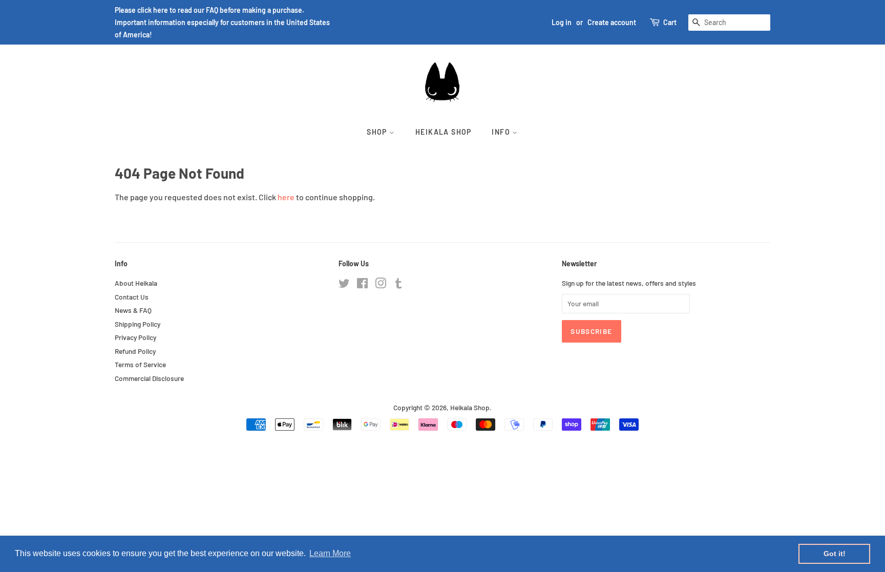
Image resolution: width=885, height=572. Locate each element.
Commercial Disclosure (149, 378)
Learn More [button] (330, 553)
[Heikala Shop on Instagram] (380, 285)
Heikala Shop (443, 132)
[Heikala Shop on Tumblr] (398, 285)
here (286, 197)
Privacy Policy (135, 337)
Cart (670, 22)
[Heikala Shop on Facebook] (362, 285)
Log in (562, 22)
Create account (611, 22)
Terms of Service (140, 364)
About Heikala (136, 283)
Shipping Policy (137, 324)
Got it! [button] (835, 553)
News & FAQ (133, 310)
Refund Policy (135, 351)
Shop (378, 132)
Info (502, 132)
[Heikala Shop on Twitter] (344, 285)
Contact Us (132, 296)
